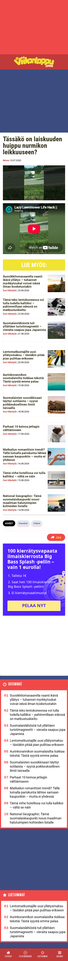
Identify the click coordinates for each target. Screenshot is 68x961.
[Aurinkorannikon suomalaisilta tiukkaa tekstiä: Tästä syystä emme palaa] (56, 381)
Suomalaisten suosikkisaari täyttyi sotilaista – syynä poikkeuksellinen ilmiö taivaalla (22, 403)
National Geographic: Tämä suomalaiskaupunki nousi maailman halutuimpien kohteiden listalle (22, 501)
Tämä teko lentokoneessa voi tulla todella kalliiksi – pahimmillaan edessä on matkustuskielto (23, 305)
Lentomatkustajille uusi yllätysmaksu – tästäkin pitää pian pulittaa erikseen (23, 355)
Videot (36, 523)
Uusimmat (15, 684)
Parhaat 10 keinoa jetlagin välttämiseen (21, 428)
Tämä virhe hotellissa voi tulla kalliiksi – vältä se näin (24, 474)
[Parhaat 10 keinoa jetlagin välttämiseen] (56, 433)
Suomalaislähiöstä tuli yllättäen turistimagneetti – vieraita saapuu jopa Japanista (24, 326)
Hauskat (23, 523)
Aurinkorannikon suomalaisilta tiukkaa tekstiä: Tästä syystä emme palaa (23, 378)
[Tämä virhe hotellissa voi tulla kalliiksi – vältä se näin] (56, 480)
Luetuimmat (16, 895)
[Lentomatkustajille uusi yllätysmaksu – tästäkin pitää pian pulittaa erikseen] (56, 358)
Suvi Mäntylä (9, 290)
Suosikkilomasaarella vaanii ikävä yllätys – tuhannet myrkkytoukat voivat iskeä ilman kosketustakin (22, 281)
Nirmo (6, 160)
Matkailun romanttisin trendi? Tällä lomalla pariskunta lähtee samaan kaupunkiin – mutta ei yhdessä (24, 454)
